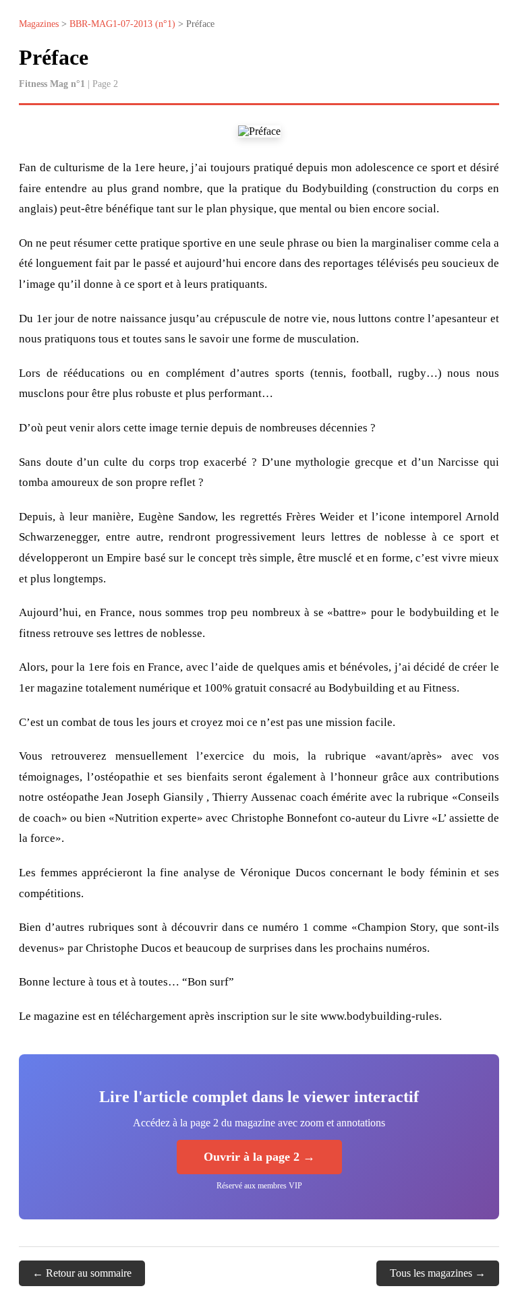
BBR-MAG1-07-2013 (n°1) (122, 24)
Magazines (39, 24)
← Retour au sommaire (82, 1273)
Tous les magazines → (438, 1273)
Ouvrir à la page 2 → (259, 1156)
